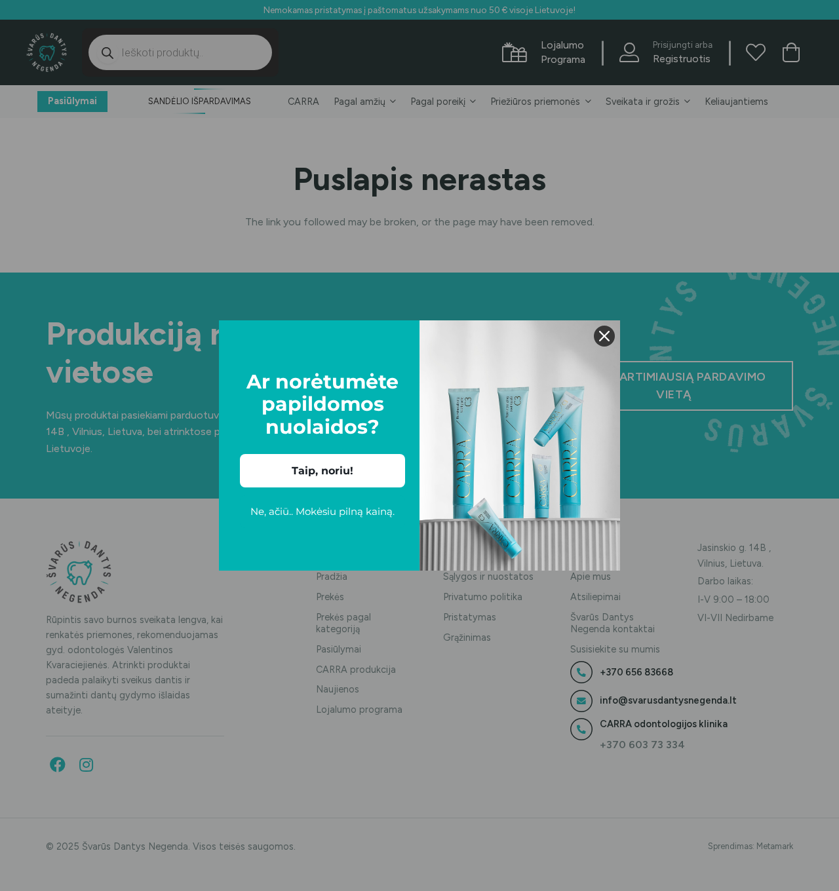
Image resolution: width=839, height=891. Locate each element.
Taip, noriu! (322, 470)
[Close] (604, 336)
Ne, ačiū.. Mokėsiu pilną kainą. (322, 511)
